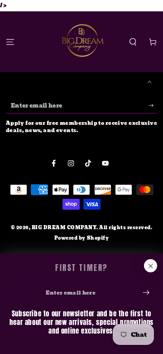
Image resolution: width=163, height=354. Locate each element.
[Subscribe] (153, 105)
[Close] (150, 265)
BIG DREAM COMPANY (64, 227)
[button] (133, 42)
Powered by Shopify (81, 238)
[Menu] (10, 42)
